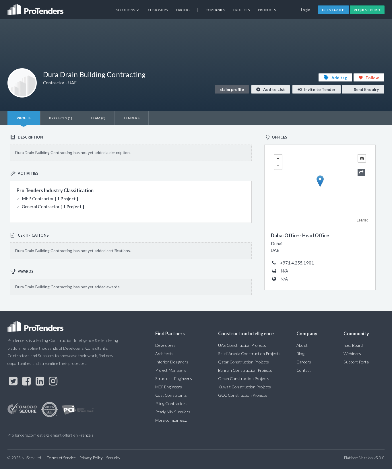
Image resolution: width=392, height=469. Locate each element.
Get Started (333, 10)
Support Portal (356, 361)
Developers (165, 345)
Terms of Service (61, 457)
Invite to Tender (319, 89)
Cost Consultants (171, 395)
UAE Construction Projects (242, 345)
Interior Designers (172, 361)
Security (113, 457)
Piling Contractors (171, 403)
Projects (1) (60, 118)
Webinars (352, 353)
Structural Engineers (173, 378)
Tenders (131, 118)
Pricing (183, 10)
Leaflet (362, 219)
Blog (300, 353)
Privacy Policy (91, 457)
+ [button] (278, 158)
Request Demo (367, 10)
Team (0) (97, 118)
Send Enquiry (366, 89)
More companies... (171, 420)
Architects (164, 353)
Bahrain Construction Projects (245, 370)
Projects (241, 10)
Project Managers (170, 370)
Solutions (125, 10)
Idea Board (353, 345)
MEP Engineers (168, 386)
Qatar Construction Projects (243, 361)
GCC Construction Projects (242, 395)
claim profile (232, 89)
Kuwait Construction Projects (244, 386)
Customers (158, 10)
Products (267, 10)
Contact (303, 370)
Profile (24, 118)
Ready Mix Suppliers (173, 411)
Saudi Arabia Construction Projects (249, 353)
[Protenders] (36, 7)
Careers (303, 361)
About (301, 345)
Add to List (273, 89)
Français (86, 435)
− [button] (278, 166)
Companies (215, 10)
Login (306, 9)
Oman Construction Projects (243, 378)
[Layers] (362, 158)
